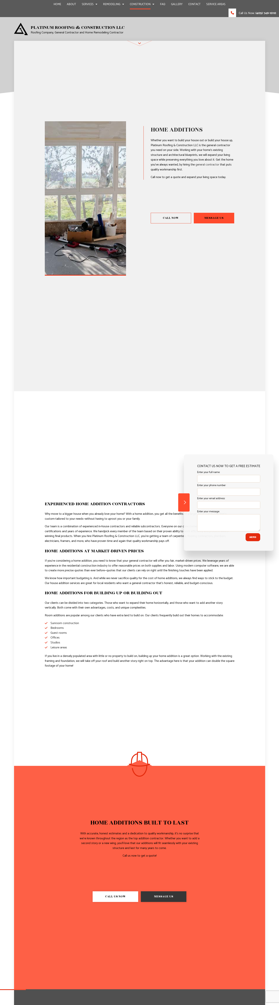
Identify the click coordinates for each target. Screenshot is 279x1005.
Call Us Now (115, 896)
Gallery (177, 4)
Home (57, 4)
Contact (194, 4)
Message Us (214, 218)
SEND (252, 537)
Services (88, 4)
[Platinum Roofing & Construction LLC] (21, 28)
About (71, 4)
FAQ (162, 4)
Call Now (171, 218)
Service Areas (215, 4)
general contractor (207, 164)
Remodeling (111, 4)
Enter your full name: (208, 472)
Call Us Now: (257, 13)
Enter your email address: (211, 499)
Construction (140, 4)
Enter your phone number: (211, 485)
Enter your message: (208, 512)
